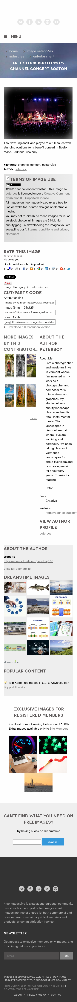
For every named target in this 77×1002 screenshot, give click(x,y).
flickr (56, 22)
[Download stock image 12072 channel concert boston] (38, 112)
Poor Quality (8, 255)
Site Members (59, 728)
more (33, 418)
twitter (20, 22)
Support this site (14, 687)
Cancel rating (5, 255)
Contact (57, 994)
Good (14, 255)
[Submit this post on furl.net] (31, 268)
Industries (16, 56)
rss (38, 22)
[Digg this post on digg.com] (16, 268)
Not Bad (11, 255)
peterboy (21, 169)
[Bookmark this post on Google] (38, 268)
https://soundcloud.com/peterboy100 (28, 561)
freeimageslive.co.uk (24, 8)
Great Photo (18, 255)
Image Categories (40, 51)
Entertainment (43, 56)
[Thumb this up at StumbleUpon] (61, 268)
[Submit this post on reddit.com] (53, 268)
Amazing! (21, 255)
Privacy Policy (37, 994)
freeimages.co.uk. (51, 908)
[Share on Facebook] (23, 268)
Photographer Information (22, 985)
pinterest (47, 22)
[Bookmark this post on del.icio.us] (8, 268)
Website (24, 873)
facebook (29, 22)
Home (13, 51)
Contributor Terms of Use (21, 989)
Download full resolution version (28, 327)
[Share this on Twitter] (68, 268)
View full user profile (17, 568)
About (18, 994)
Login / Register (53, 985)
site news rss (38, 889)
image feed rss (47, 889)
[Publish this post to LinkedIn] (46, 268)
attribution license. (42, 921)
